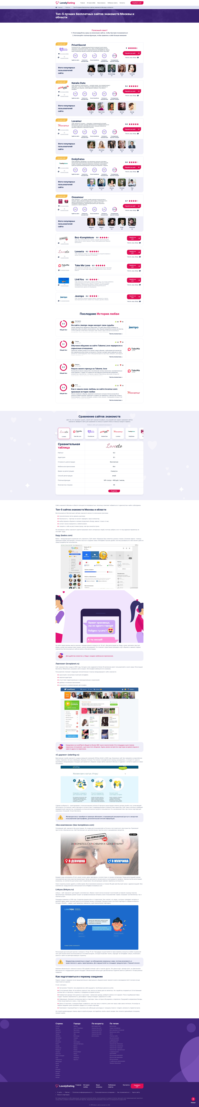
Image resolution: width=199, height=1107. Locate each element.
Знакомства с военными (116, 1045)
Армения (58, 1030)
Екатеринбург (77, 1051)
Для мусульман (114, 1059)
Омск (75, 1039)
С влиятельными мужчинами (114, 1052)
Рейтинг (67, 7)
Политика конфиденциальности (82, 1092)
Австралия (58, 1038)
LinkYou (79, 279)
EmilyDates (78, 159)
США (57, 1067)
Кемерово (76, 1057)
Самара (76, 1038)
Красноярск (77, 1042)
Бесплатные (113, 1026)
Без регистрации (114, 1038)
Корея (57, 1063)
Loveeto (79, 251)
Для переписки (114, 1042)
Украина (58, 1051)
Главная (82, 3)
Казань (75, 1049)
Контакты (122, 3)
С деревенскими (114, 1039)
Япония (57, 1077)
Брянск (76, 1047)
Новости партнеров (63, 1094)
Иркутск (76, 1059)
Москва (76, 1026)
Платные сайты (114, 1036)
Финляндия (59, 1061)
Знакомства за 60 (96, 1034)
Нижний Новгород (78, 1043)
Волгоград (76, 1036)
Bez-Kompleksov (84, 237)
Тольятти (76, 1055)
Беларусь (58, 1049)
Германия (58, 1032)
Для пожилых (95, 1036)
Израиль (58, 1075)
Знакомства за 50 (96, 1032)
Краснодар (77, 1032)
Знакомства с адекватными (117, 1049)
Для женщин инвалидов (116, 1055)
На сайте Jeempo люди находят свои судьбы (92, 325)
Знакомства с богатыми (116, 1043)
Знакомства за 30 (96, 1028)
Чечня (57, 1065)
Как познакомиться (123, 1092)
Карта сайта (136, 1092)
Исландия (58, 1042)
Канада (58, 1045)
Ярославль (76, 1030)
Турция (58, 1034)
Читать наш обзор (130, 57)
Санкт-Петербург (78, 1028)
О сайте (59, 1092)
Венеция (58, 1071)
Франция (58, 1036)
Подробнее (114, 491)
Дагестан (58, 1053)
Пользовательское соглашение (105, 1092)
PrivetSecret (79, 45)
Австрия (58, 1039)
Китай (57, 1043)
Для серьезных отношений (117, 1030)
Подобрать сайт (136, 3)
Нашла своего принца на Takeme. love (89, 369)
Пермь (75, 1053)
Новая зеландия (60, 1055)
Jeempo (79, 296)
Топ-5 (111, 1034)
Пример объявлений (115, 1063)
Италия (58, 1073)
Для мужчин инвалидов (116, 1057)
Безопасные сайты (115, 1032)
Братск (75, 1045)
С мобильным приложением (117, 1061)
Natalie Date (79, 83)
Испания (58, 1069)
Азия (57, 1057)
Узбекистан (59, 1059)
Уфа (75, 1034)
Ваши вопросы (101, 3)
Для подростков (96, 1026)
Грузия (57, 1028)
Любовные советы (113, 3)
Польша (58, 1026)
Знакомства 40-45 (97, 1030)
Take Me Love (82, 265)
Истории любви (91, 3)
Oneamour (78, 197)
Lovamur (77, 121)
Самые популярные (115, 1028)
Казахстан (58, 1047)
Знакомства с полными (116, 1047)
